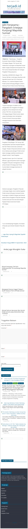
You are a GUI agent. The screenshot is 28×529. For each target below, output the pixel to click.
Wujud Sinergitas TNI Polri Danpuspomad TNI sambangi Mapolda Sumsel (14, 268)
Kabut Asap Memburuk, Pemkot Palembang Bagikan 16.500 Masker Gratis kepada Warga (12, 406)
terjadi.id (14, 6)
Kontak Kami (4, 508)
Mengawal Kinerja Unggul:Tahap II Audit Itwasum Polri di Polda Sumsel (13, 290)
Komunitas (3, 495)
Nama (3, 348)
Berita (4, 383)
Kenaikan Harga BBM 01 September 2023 (13, 244)
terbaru (15, 39)
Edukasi (3, 488)
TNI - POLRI (5, 22)
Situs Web (3, 363)
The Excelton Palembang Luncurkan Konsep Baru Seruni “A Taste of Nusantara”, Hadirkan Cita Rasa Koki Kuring (14, 418)
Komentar (4, 328)
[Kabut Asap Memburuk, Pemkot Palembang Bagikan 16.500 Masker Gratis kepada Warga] (13, 403)
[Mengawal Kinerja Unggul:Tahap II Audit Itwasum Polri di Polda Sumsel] (14, 275)
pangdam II (10, 37)
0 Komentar (20, 35)
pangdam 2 (4, 37)
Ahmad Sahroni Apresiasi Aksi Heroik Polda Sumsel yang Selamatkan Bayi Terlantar (13, 311)
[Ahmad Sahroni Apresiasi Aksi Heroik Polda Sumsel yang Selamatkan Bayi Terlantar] (14, 296)
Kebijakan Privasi (5, 513)
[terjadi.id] (2, 16)
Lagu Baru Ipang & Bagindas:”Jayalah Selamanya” (13, 235)
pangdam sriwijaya (9, 39)
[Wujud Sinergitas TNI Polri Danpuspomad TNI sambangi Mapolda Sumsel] (14, 252)
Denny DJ (14, 35)
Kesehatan (3, 490)
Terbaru (15, 383)
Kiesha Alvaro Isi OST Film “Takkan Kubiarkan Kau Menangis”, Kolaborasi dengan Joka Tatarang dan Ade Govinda (13, 430)
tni (18, 39)
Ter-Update (9, 383)
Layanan (3, 511)
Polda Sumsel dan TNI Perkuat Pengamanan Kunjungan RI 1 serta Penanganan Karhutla (13, 388)
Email (3, 356)
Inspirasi (3, 493)
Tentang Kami (4, 506)
